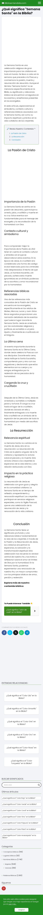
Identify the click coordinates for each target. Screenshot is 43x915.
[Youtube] (4, 888)
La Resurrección (17, 136)
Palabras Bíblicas (9, 875)
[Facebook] (4, 632)
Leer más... (12, 904)
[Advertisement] (21, 38)
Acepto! (21, 910)
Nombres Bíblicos (10, 859)
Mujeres (8, 864)
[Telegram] (27, 632)
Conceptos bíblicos (10, 852)
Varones (8, 868)
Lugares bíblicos (9, 856)
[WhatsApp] (21, 632)
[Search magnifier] (38, 784)
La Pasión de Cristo (18, 133)
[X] (15, 632)
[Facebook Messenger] (9, 632)
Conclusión (16, 140)
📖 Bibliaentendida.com (14, 3)
